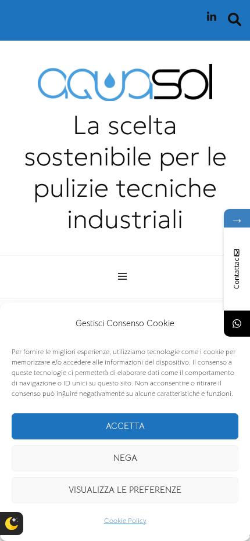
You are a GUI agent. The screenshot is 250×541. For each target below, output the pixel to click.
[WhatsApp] (237, 324)
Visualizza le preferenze (125, 489)
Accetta (125, 425)
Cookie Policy (125, 520)
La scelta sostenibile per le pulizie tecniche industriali (125, 172)
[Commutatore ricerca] (234, 20)
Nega (125, 457)
